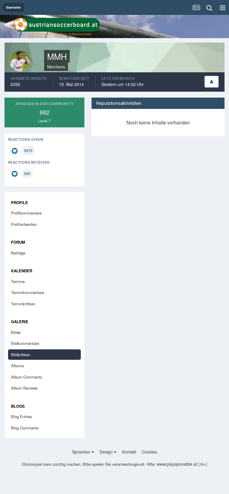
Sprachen (82, 452)
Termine (18, 281)
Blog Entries (21, 416)
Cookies (149, 452)
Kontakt (129, 452)
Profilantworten (24, 224)
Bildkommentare (25, 343)
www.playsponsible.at (177, 464)
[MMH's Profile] (212, 81)
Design (107, 452)
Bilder (16, 332)
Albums (17, 365)
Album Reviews (24, 388)
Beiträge (18, 253)
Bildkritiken (20, 354)
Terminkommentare (27, 292)
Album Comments (26, 377)
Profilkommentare (26, 213)
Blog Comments (25, 428)
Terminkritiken (23, 304)
